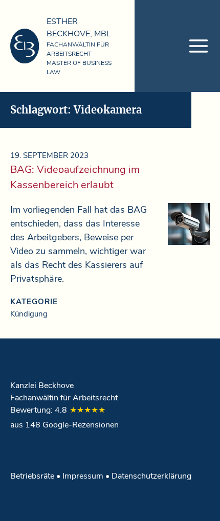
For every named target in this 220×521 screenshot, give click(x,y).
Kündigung (29, 314)
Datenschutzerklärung (151, 476)
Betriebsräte (32, 476)
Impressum (82, 476)
